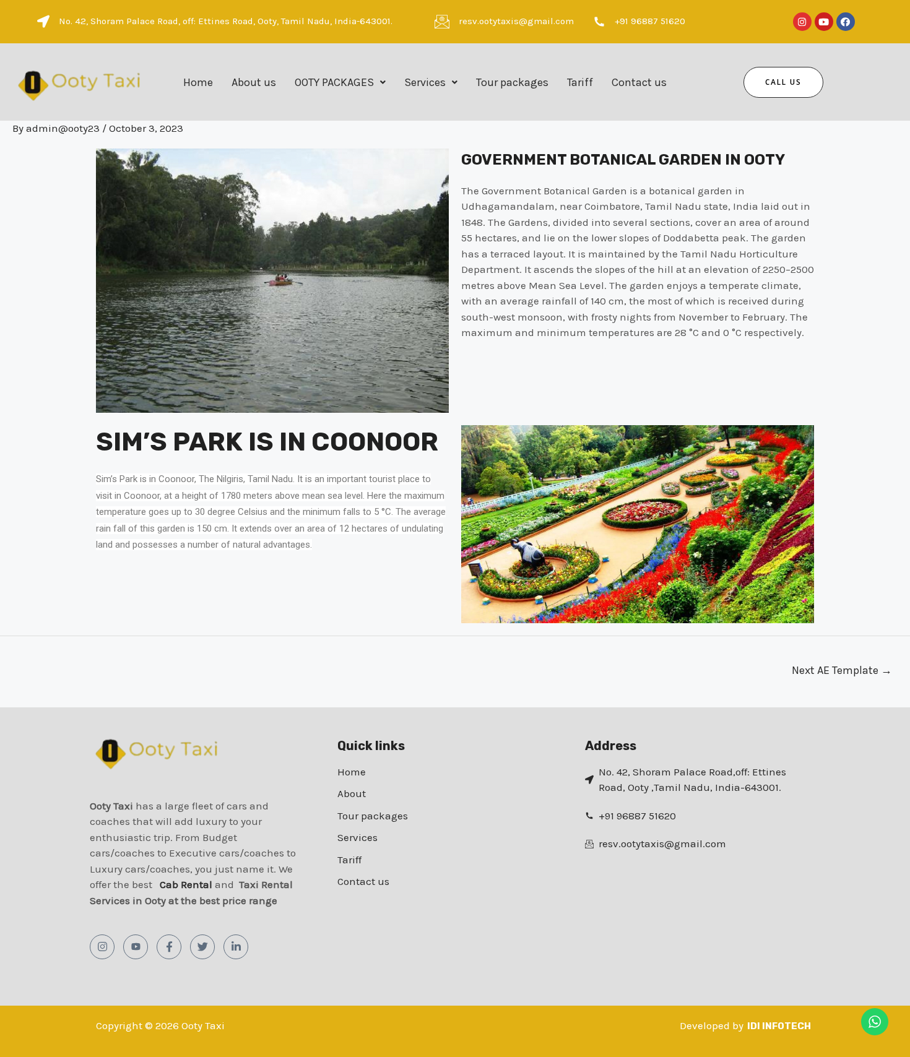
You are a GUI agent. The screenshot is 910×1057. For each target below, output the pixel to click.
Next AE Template (842, 670)
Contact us (639, 82)
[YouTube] (135, 946)
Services (425, 82)
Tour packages (512, 82)
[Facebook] (169, 946)
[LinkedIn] (235, 946)
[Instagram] (102, 946)
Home (198, 82)
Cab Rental (187, 884)
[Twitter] (202, 946)
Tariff (580, 82)
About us (254, 82)
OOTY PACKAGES (334, 82)
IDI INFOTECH (779, 1026)
